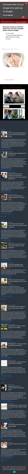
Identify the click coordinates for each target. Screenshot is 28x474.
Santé (10, 131)
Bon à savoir (11, 172)
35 (4, 378)
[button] (23, 17)
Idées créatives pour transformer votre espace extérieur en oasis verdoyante (16, 245)
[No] (26, 469)
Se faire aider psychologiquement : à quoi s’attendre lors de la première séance (17, 134)
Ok (14, 471)
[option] (14, 97)
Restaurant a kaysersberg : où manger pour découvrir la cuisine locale (16, 197)
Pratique (10, 151)
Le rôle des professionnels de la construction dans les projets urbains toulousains (17, 225)
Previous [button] (6, 106)
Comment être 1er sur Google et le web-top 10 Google (13, 8)
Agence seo (11, 384)
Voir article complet (6, 149)
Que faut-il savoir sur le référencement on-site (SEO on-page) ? (16, 388)
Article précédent (9, 79)
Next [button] (23, 106)
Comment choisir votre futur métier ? (17, 443)
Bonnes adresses (13, 194)
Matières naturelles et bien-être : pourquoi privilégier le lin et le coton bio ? (17, 281)
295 (5, 216)
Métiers (10, 442)
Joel (11, 99)
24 (4, 460)
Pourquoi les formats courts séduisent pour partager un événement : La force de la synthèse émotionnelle (14, 95)
